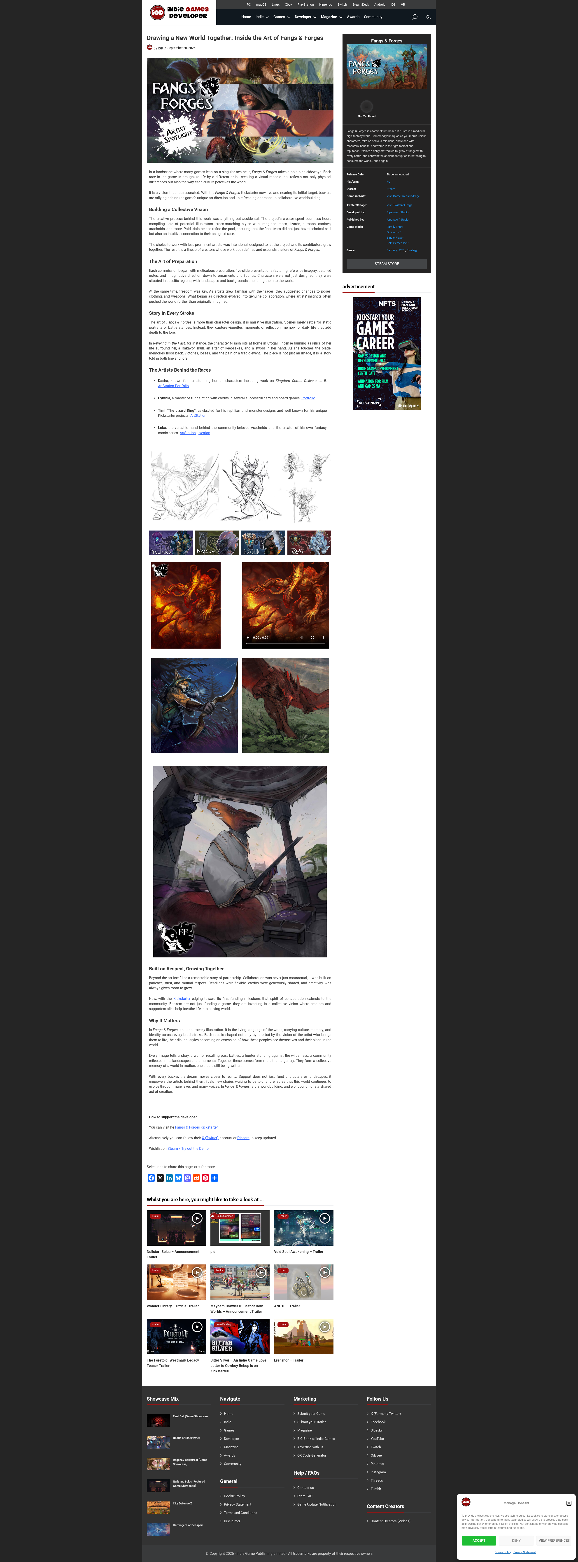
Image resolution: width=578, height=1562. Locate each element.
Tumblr (376, 1489)
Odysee (376, 1455)
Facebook (378, 1422)
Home (246, 17)
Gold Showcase (224, 1216)
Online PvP (394, 232)
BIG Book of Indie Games (316, 1439)
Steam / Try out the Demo (188, 1148)
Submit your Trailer (311, 1422)
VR (403, 4)
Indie (260, 17)
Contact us (305, 1488)
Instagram (378, 1472)
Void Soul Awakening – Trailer (298, 1252)
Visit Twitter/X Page (399, 205)
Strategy (412, 250)
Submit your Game (311, 1414)
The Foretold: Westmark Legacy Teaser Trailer (173, 1363)
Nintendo (325, 4)
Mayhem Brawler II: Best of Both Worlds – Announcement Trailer (236, 1309)
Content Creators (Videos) (390, 1521)
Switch (342, 4)
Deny (516, 1541)
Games (279, 17)
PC (249, 4)
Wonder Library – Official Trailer (173, 1306)
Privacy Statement (524, 1552)
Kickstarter (181, 998)
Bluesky (376, 1430)
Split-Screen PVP (397, 243)
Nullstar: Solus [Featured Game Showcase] (189, 1484)
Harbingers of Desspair (188, 1525)
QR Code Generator (311, 1455)
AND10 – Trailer (287, 1306)
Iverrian (204, 433)
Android (379, 4)
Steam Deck (360, 4)
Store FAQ (304, 1496)
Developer (303, 17)
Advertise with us (310, 1447)
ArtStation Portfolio (173, 386)
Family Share (395, 226)
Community (373, 17)
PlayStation (306, 4)
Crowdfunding (223, 1324)
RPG (402, 250)
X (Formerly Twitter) (386, 1414)
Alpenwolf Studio (397, 212)
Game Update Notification (316, 1504)
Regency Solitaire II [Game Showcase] (190, 1462)
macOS (261, 4)
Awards (353, 17)
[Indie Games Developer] (179, 12)
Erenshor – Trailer (288, 1360)
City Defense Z (182, 1503)
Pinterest (377, 1464)
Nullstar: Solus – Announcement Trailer (173, 1254)
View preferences (554, 1541)
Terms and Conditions (240, 1513)
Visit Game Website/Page (403, 196)
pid (212, 1252)
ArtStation (198, 415)
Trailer (155, 1216)
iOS (393, 4)
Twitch (376, 1447)
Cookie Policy (503, 1552)
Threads (377, 1480)
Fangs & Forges (386, 41)
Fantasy (392, 250)
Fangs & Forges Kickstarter (196, 1127)
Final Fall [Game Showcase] (191, 1416)
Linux (276, 4)
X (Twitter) (210, 1138)
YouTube (377, 1439)
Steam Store (387, 264)
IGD (160, 48)
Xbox (288, 4)
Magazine (329, 17)
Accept (479, 1541)
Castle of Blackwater (186, 1438)
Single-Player (395, 237)
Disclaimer (232, 1521)
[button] (569, 1503)
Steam (391, 189)
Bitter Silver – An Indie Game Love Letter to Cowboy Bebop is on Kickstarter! (238, 1365)
